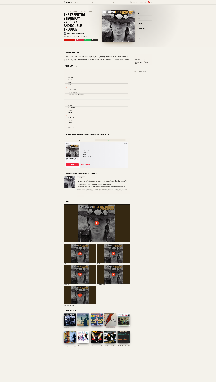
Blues (74, 36)
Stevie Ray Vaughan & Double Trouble (76, 33)
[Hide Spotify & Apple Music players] (127, 140)
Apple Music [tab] (81, 140)
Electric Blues (79, 36)
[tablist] (95, 140)
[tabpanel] (96, 155)
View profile (81, 177)
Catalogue (109, 2)
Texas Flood (70, 79)
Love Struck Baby (71, 74)
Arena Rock (85, 36)
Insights (115, 2)
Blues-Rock (69, 36)
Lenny (69, 82)
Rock (65, 36)
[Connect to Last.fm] (149, 2)
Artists (104, 2)
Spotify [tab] (111, 140)
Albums (99, 2)
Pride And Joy (70, 77)
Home (94, 2)
